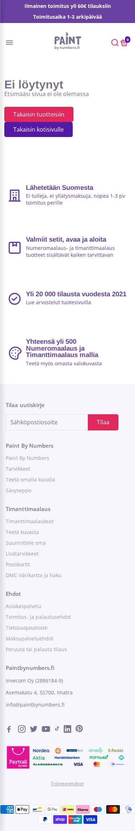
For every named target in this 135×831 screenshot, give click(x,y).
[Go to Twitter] (34, 730)
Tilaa (103, 422)
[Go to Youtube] (46, 730)
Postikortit (18, 564)
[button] (16, 42)
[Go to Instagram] (22, 730)
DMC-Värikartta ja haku (34, 575)
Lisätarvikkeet (22, 554)
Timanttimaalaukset (30, 521)
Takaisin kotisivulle (38, 129)
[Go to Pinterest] (79, 730)
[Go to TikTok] (57, 730)
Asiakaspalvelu (23, 606)
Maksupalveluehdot (29, 638)
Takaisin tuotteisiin (38, 114)
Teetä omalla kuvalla (30, 479)
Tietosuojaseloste (27, 628)
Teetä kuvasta (22, 532)
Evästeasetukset (67, 783)
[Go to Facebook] (11, 730)
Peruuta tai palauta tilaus (36, 649)
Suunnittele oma (26, 543)
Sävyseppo (18, 490)
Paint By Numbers (27, 458)
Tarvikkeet (18, 469)
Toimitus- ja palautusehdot (38, 617)
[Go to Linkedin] (68, 730)
